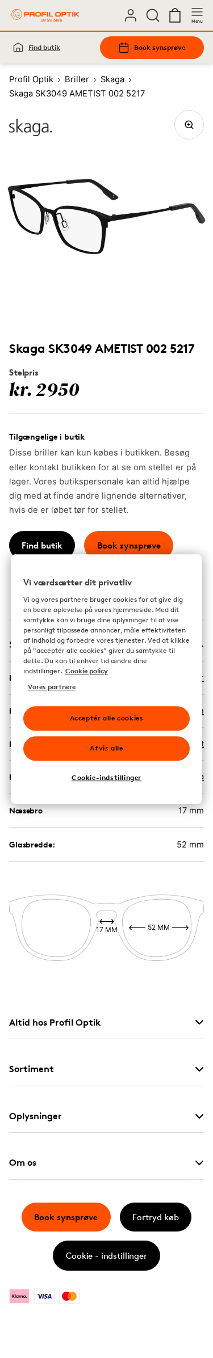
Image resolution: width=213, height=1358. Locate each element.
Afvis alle (106, 748)
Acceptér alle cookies (107, 718)
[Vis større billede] (189, 125)
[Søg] (153, 15)
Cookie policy (86, 671)
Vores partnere (52, 686)
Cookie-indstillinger (106, 777)
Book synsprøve (159, 47)
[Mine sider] (130, 15)
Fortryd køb (155, 1217)
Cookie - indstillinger (106, 1255)
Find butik (44, 47)
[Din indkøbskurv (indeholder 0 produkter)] (175, 15)
